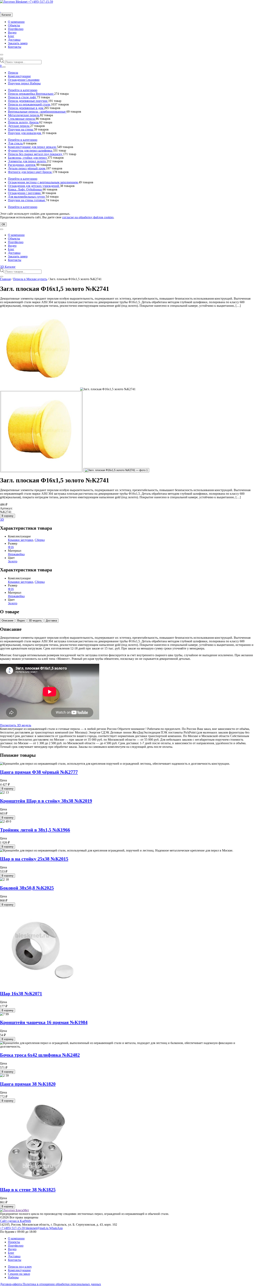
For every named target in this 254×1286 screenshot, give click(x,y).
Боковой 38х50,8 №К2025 (27, 887)
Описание (7, 620)
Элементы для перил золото (27, 161)
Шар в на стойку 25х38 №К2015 (34, 858)
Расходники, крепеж (22, 164)
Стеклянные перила (22, 118)
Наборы (13, 1277)
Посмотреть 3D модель (15, 725)
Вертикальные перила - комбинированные (37, 111)
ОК (3, 224)
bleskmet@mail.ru (37, 1228)
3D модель (35, 620)
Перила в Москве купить (30, 279)
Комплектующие (19, 76)
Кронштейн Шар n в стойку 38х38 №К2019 (46, 800)
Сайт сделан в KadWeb (15, 1221)
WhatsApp (56, 1228)
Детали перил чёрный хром (27, 168)
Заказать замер (18, 43)
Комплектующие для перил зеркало (32, 147)
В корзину (7, 515)
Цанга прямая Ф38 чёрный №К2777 (39, 772)
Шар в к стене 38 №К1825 (28, 1189)
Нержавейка (16, 554)
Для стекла (15, 143)
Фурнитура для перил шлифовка (30, 150)
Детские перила (19, 126)
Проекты (14, 1242)
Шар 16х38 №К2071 (21, 993)
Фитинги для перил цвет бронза (30, 172)
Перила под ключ (20, 1266)
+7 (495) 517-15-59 (40, 1)
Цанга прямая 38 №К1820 (28, 1084)
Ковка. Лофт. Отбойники (25, 189)
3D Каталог (8, 266)
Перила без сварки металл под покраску (35, 154)
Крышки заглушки (20, 540)
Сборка (40, 540)
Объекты (14, 25)
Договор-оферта (11, 1284)
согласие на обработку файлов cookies (88, 217)
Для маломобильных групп (27, 196)
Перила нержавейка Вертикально (31, 93)
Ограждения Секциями (23, 79)
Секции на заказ (19, 1273)
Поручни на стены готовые (27, 200)
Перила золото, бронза (23, 122)
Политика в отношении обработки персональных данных (62, 1284)
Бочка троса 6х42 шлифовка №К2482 (40, 1055)
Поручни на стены (21, 129)
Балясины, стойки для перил (27, 157)
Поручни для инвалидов (25, 133)
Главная (5, 279)
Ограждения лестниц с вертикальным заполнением (43, 182)
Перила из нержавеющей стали (29, 104)
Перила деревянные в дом (26, 108)
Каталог (6, 14)
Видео (12, 32)
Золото (12, 561)
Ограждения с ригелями (24, 193)
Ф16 (11, 547)
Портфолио (15, 29)
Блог (11, 36)
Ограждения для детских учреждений (34, 186)
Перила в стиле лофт (22, 97)
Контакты (14, 46)
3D (2, 519)
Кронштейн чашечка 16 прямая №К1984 (44, 1022)
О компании (16, 21)
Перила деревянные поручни (28, 101)
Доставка (14, 39)
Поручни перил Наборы (24, 83)
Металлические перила (24, 115)
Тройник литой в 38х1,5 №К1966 (35, 829)
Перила (13, 72)
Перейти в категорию (22, 90)
